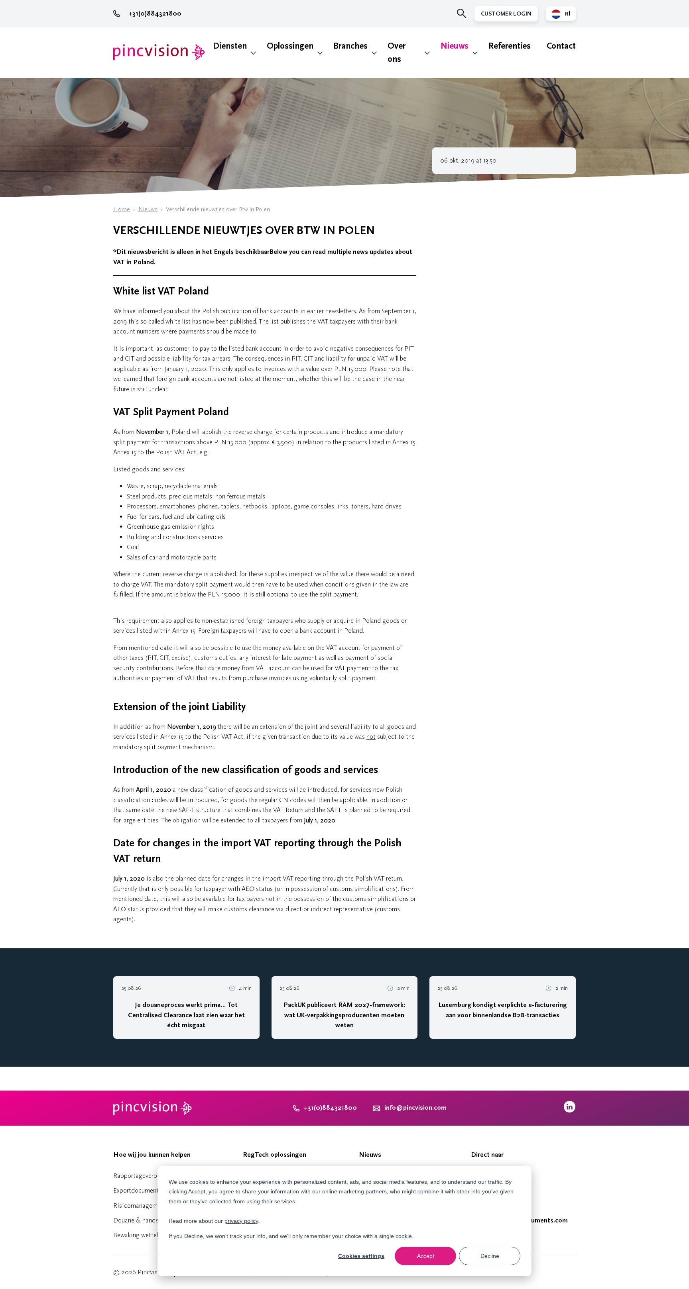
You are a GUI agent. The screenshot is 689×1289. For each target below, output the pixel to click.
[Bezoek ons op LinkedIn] (569, 1110)
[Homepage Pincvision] (159, 52)
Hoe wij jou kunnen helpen (152, 1155)
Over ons (397, 52)
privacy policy (241, 1221)
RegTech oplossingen (274, 1155)
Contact (561, 46)
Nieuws (455, 46)
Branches (350, 46)
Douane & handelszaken (145, 1220)
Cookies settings (361, 1256)
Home (121, 209)
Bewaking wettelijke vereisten (153, 1235)
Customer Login (506, 13)
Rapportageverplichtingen (148, 1175)
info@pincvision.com (415, 1108)
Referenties (509, 46)
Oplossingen (290, 46)
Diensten (230, 46)
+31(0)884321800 (154, 14)
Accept (425, 1256)
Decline (489, 1256)
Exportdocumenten (139, 1190)
